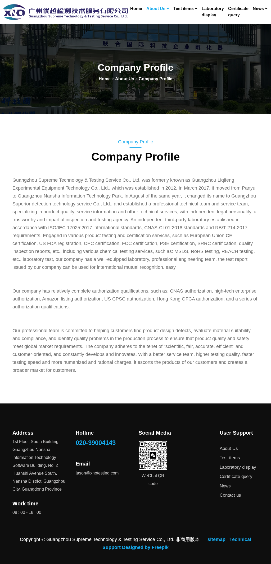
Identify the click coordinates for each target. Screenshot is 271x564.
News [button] (259, 8)
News (225, 485)
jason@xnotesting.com (97, 473)
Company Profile (155, 79)
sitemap (216, 539)
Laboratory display (213, 11)
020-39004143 (96, 442)
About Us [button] (156, 8)
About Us (124, 79)
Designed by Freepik (145, 547)
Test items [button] (184, 8)
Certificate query (238, 11)
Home (136, 8)
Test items (230, 457)
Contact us (230, 495)
